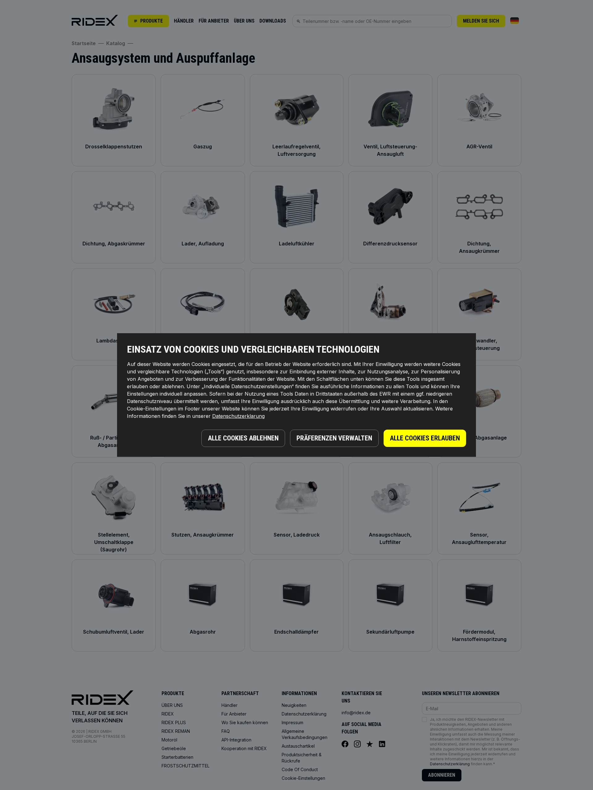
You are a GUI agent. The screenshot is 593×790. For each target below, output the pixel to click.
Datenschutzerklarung (238, 416)
